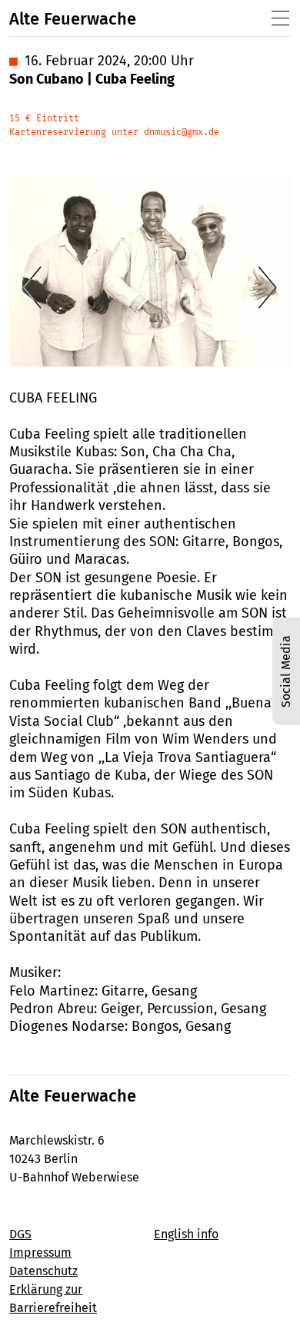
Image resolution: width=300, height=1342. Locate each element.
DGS (20, 1234)
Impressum (40, 1252)
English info (186, 1234)
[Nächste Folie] (268, 287)
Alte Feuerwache (72, 18)
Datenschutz (43, 1271)
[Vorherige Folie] (32, 287)
